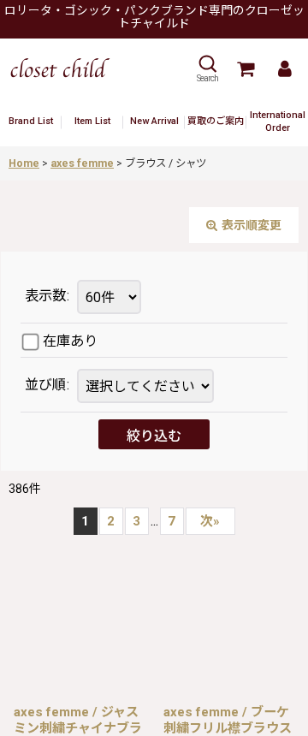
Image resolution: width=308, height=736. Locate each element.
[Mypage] (284, 69)
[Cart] (244, 69)
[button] (207, 69)
